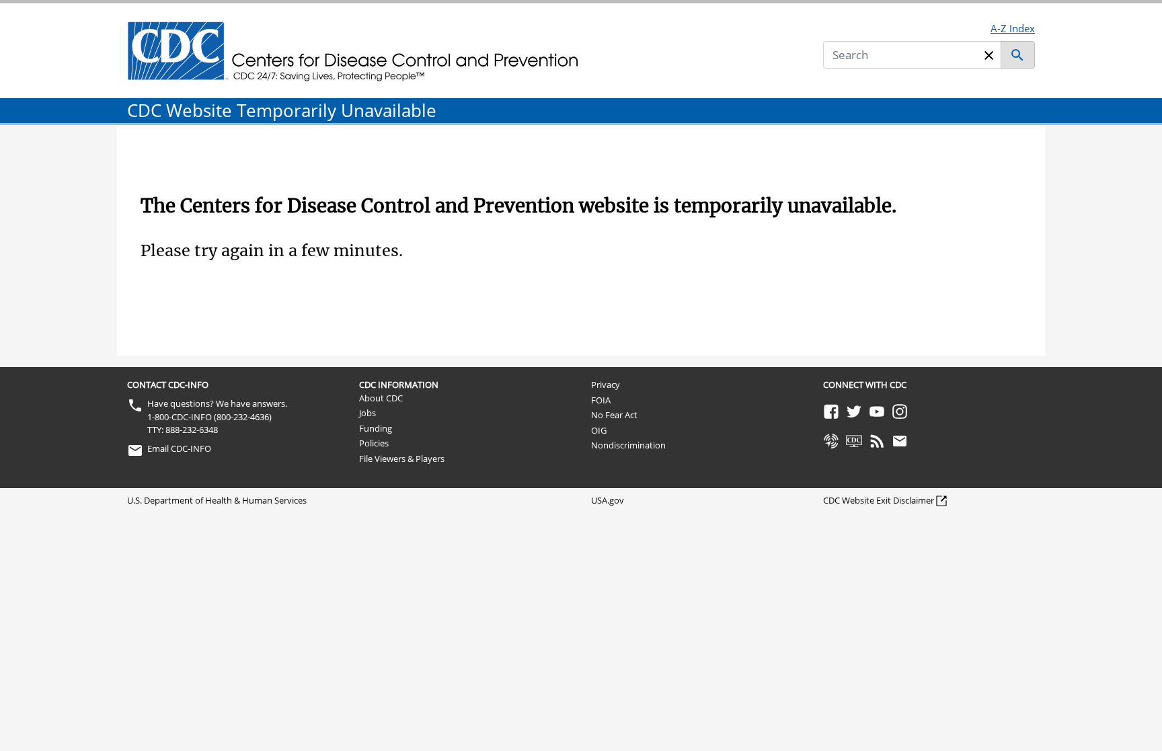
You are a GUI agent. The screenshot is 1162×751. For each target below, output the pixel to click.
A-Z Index (1013, 28)
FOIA (601, 400)
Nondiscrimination (628, 445)
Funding (375, 428)
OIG (599, 430)
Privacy (605, 385)
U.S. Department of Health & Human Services (217, 500)
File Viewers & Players (401, 458)
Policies (374, 443)
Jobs (367, 413)
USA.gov (607, 500)
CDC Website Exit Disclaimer (878, 500)
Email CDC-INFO (179, 448)
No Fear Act (614, 415)
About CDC (381, 398)
